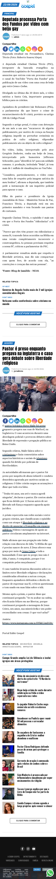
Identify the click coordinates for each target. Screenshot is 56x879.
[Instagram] (34, 49)
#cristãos (26, 644)
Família (35, 860)
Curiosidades (23, 860)
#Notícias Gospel (13, 647)
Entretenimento (29, 856)
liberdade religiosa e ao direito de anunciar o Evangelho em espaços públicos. (26, 526)
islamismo (41, 458)
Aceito (37, 869)
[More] (40, 49)
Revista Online (47, 860)
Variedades (10, 860)
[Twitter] (11, 49)
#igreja (38, 644)
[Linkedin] (17, 49)
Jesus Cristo (29, 551)
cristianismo (9, 454)
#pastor (28, 647)
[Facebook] (5, 49)
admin (16, 37)
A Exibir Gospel (14, 856)
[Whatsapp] (22, 49)
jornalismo (18, 371)
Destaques (44, 856)
